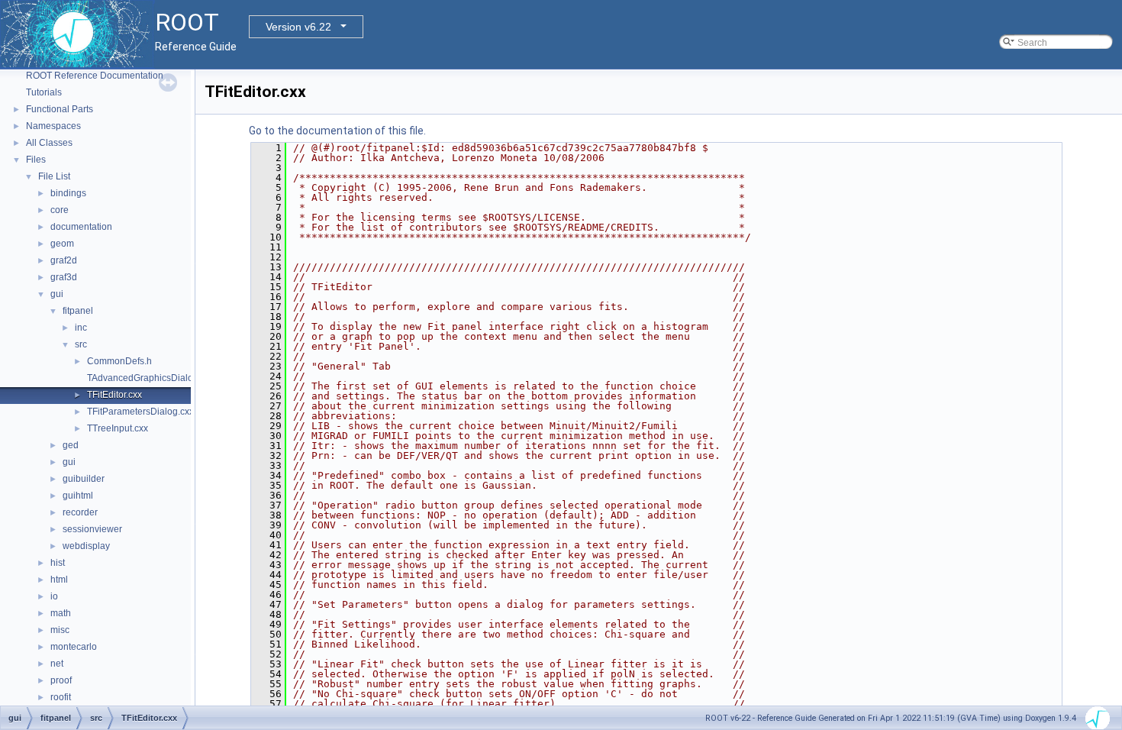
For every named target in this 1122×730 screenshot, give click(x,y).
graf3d (63, 277)
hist (57, 562)
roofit (60, 697)
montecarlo (73, 646)
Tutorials (44, 92)
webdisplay (86, 546)
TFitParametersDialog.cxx (140, 411)
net (56, 663)
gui (56, 294)
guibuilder (84, 478)
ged (71, 445)
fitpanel (78, 310)
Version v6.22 (298, 27)
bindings (68, 193)
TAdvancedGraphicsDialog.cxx (150, 378)
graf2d (63, 260)
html (59, 579)
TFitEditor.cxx (114, 394)
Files (36, 159)
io (54, 596)
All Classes (49, 142)
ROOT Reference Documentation (94, 75)
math (60, 613)
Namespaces (53, 126)
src (81, 344)
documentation (81, 226)
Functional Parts (59, 109)
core (59, 210)
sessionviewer (92, 529)
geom (62, 243)
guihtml (78, 495)
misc (59, 630)
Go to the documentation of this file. (337, 130)
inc (81, 327)
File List (54, 176)
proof (61, 680)
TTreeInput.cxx (117, 428)
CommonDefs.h (119, 361)
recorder (80, 512)
